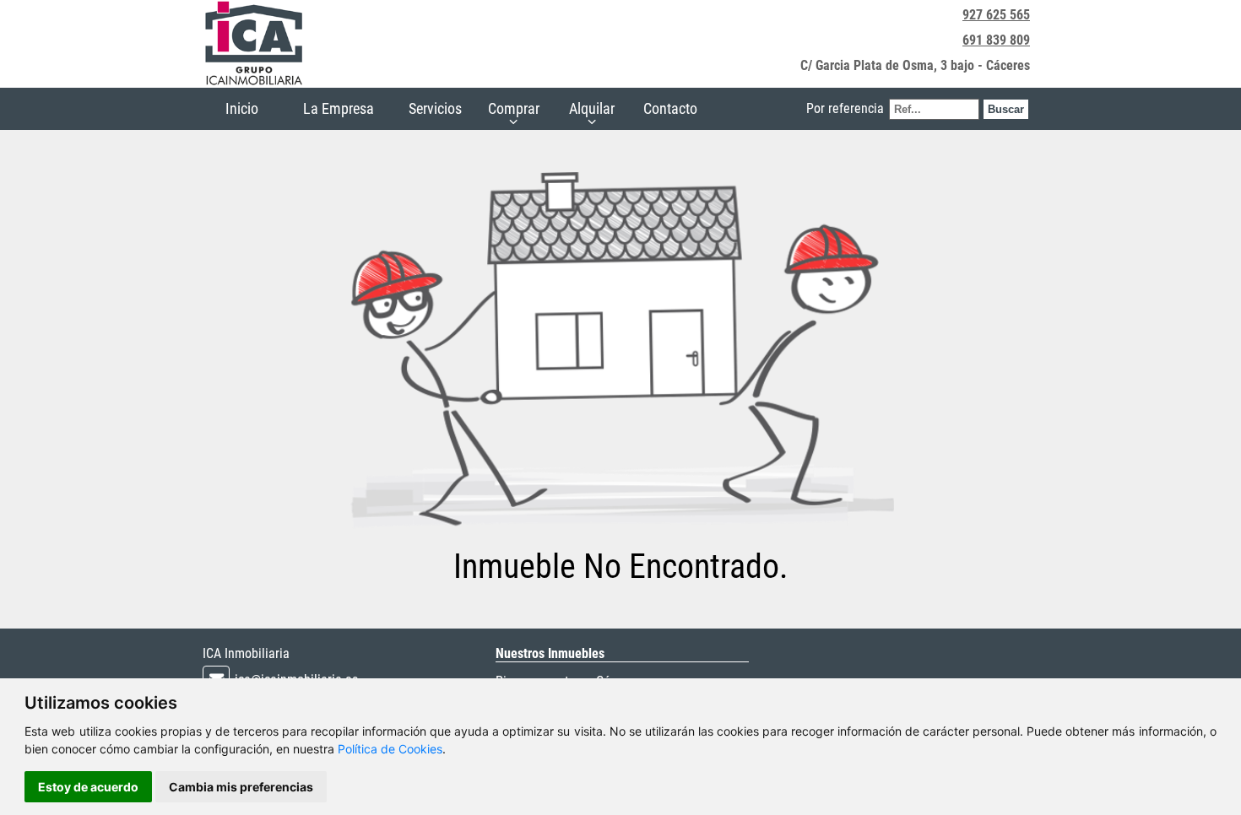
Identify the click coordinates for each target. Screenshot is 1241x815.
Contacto (670, 108)
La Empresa (338, 108)
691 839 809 (996, 40)
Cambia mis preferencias (241, 787)
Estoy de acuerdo (88, 787)
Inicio (241, 108)
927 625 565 (996, 15)
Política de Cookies (390, 749)
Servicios (435, 108)
